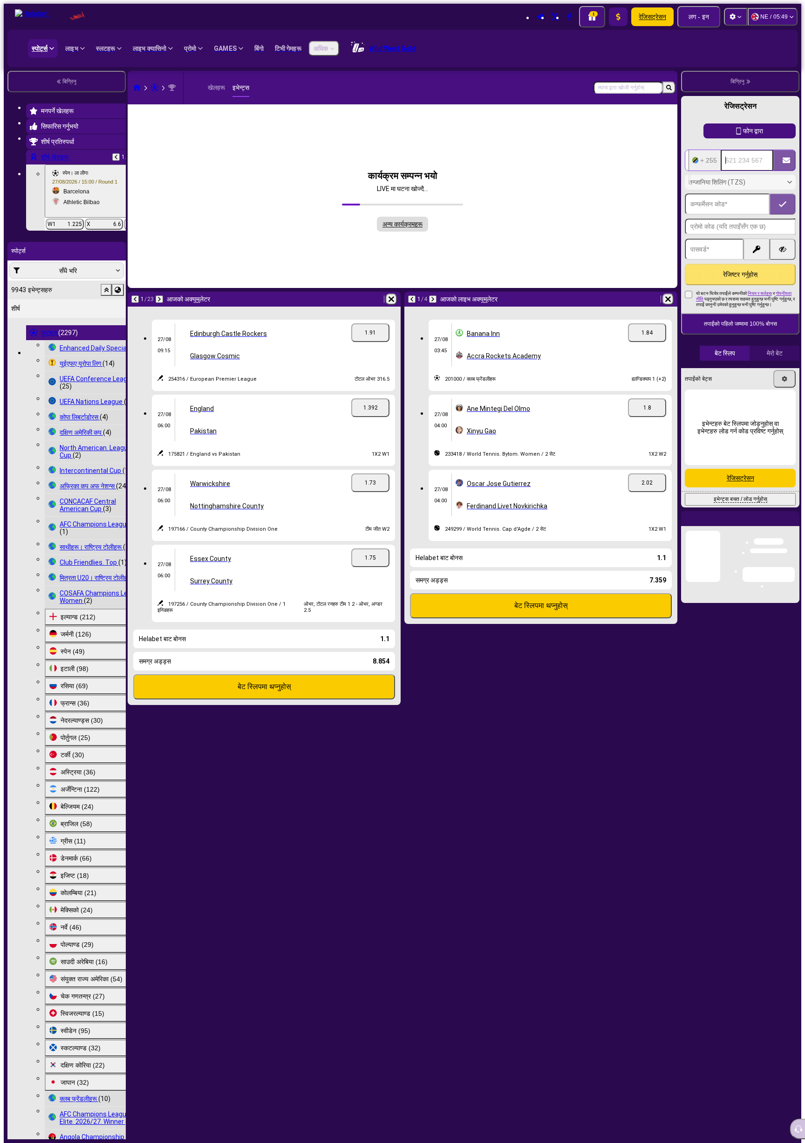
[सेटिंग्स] (735, 17)
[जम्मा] (618, 16)
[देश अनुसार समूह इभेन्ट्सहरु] (118, 290)
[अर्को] (159, 299)
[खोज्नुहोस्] (668, 88)
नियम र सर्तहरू (760, 293)
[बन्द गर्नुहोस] (792, 526)
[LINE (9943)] (137, 87)
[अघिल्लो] (116, 157)
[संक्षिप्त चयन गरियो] (106, 290)
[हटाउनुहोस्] (391, 299)
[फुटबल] (154, 87)
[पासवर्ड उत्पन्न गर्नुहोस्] (757, 249)
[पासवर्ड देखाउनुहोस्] (783, 249)
